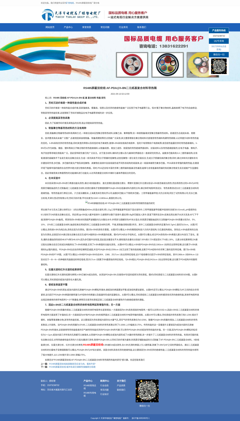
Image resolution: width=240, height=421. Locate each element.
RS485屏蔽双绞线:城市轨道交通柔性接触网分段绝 (72, 367)
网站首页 (50, 27)
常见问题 (105, 27)
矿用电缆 (70, 3)
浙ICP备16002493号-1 (140, 418)
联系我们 (141, 27)
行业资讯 (123, 27)
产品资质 (121, 385)
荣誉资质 (86, 27)
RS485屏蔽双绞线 (93, 344)
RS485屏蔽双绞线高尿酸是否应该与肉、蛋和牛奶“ (72, 364)
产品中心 (68, 27)
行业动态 (104, 385)
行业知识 (104, 394)
